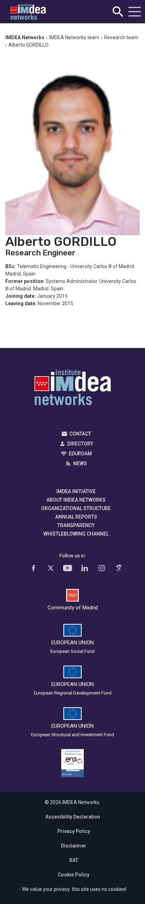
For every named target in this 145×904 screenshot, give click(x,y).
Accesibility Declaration (72, 817)
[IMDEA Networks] (28, 12)
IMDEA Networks (72, 389)
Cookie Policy (73, 875)
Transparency (76, 525)
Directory (80, 444)
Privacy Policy (73, 831)
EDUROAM (80, 453)
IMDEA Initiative (76, 491)
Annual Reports (76, 517)
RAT (73, 860)
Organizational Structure (76, 508)
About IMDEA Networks (76, 500)
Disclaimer (73, 846)
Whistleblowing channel (76, 534)
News (80, 463)
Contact (80, 434)
